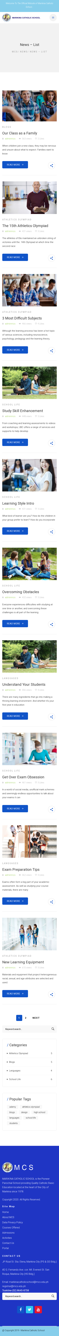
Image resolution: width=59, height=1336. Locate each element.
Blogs (6, 127)
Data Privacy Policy (12, 1222)
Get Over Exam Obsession (23, 777)
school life (31, 1118)
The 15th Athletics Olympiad (25, 226)
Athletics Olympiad (17, 219)
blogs (12, 1112)
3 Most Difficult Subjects (22, 318)
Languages (10, 678)
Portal (5, 1248)
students (13, 1123)
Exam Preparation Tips (20, 869)
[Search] (53, 1029)
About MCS (8, 1217)
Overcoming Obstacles (20, 592)
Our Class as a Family (19, 133)
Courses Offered (11, 1227)
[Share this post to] (51, 165)
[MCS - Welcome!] (21, 17)
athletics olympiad (31, 1107)
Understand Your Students (23, 684)
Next (36, 1018)
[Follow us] (20, 1309)
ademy (12, 1107)
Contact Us (8, 1243)
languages (14, 1118)
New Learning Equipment (23, 962)
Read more (14, 165)
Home (5, 1212)
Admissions (8, 1232)
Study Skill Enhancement (22, 411)
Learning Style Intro (18, 503)
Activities (7, 1237)
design (24, 1112)
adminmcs (10, 138)
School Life (11, 404)
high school (39, 1112)
